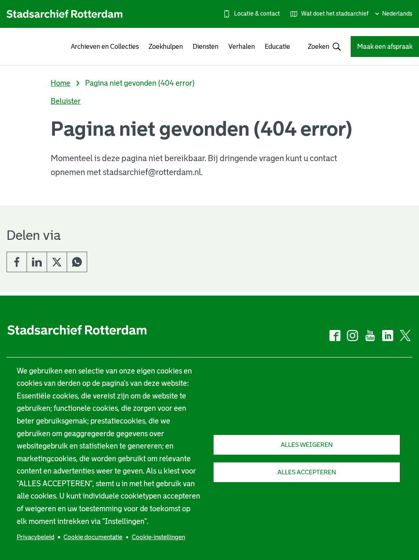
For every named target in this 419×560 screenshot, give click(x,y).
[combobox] (320, 46)
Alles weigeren (307, 444)
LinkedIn (37, 262)
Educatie (277, 46)
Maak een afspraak (384, 46)
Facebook (17, 262)
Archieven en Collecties (105, 46)
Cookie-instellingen (158, 536)
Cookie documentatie (92, 536)
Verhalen (241, 46)
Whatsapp (77, 262)
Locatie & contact (257, 13)
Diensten (206, 46)
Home (60, 83)
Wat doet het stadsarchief (335, 13)
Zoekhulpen (166, 46)
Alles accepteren (306, 472)
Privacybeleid (35, 536)
